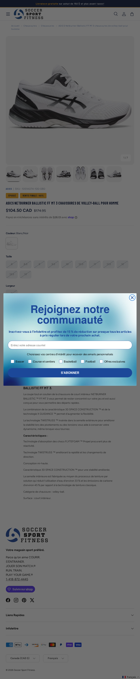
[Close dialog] (132, 298)
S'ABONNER (70, 373)
